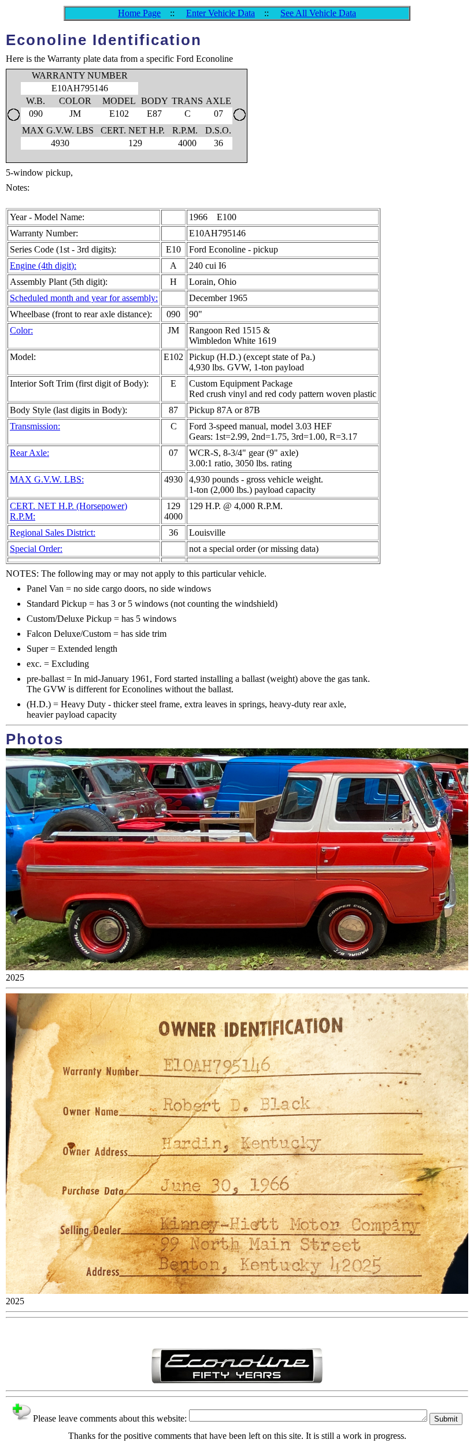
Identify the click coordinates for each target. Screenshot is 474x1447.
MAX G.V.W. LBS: (47, 479)
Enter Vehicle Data (220, 13)
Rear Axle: (29, 453)
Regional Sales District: (52, 532)
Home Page (139, 13)
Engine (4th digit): (43, 265)
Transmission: (35, 426)
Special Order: (36, 549)
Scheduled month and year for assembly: (84, 298)
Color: (21, 330)
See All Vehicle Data (318, 13)
